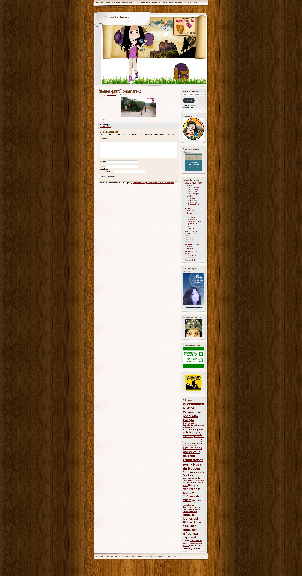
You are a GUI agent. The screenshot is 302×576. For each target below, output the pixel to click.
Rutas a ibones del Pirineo (190, 518)
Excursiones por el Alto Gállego (192, 416)
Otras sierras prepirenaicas (192, 199)
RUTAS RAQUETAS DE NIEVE (193, 252)
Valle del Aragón (193, 194)
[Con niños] (193, 129)
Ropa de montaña (191, 231)
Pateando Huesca (116, 17)
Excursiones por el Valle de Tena (192, 452)
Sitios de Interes (191, 2)
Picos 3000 (197, 507)
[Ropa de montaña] (193, 357)
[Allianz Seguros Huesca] (193, 289)
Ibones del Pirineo (112, 2)
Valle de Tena (192, 192)
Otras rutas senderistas (150, 2)
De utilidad (188, 208)
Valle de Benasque (194, 188)
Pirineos (189, 185)
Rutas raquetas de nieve (172, 2)
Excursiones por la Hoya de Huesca (193, 464)
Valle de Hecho (191, 255)
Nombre (103, 163)
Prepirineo (189, 196)
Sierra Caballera (196, 541)
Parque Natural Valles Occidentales (191, 505)
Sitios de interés (190, 260)
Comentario (103, 140)
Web (108, 171)
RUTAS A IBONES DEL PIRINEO (193, 234)
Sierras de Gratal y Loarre (194, 205)
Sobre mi (99, 2)
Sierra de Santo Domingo (193, 228)
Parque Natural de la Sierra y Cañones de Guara (192, 493)
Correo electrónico (103, 169)
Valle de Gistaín (193, 190)
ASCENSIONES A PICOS (193, 183)
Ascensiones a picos (130, 2)
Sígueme (188, 100)
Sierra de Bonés (188, 543)
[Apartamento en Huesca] (193, 162)
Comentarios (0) (106, 127)
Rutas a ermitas (190, 512)
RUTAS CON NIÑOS (192, 244)
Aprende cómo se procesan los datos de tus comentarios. (152, 183)
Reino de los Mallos (194, 221)
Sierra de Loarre (193, 225)
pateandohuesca (111, 95)
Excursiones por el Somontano (193, 426)
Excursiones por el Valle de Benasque (192, 436)
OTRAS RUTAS (190, 210)
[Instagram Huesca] (193, 328)
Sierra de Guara (193, 202)
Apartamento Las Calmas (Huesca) (110, 8)
